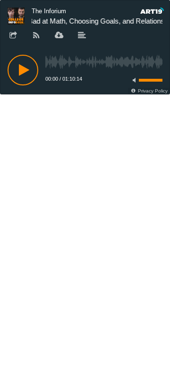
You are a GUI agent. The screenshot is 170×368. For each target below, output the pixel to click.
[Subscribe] (36, 36)
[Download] (59, 36)
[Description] (82, 36)
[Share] (13, 36)
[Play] (23, 70)
